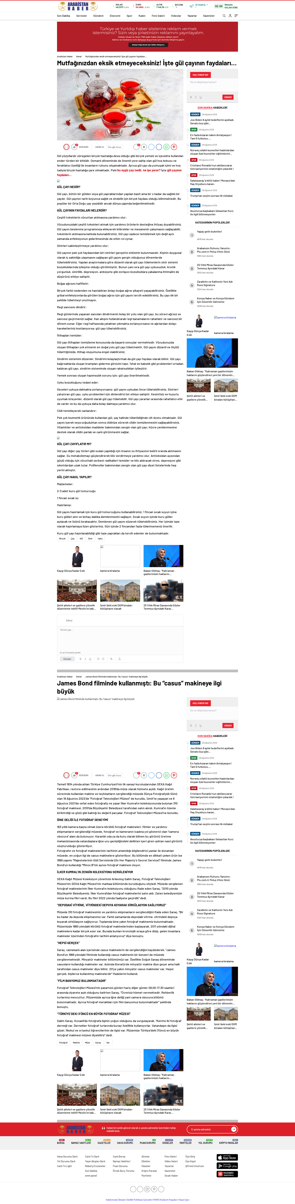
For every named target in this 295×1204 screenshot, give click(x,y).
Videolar (176, 15)
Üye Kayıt (190, 1161)
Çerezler (148, 1199)
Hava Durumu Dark (67, 1156)
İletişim (122, 1199)
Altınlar (146, 1156)
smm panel (91, 1175)
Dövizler (146, 1161)
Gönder (67, 658)
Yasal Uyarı (184, 1199)
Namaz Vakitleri (81, 1141)
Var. (108, 1042)
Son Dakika (63, 15)
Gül (81, 538)
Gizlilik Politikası (135, 1199)
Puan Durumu (148, 1141)
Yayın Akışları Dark (95, 1161)
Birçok (62, 538)
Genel (79, 56)
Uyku (100, 538)
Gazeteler (209, 15)
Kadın (142, 15)
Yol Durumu (205, 1141)
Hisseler (167, 1141)
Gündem (98, 15)
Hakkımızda (111, 1199)
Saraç (98, 1042)
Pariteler (186, 1141)
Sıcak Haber (171, 1175)
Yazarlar (192, 15)
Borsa (61, 1141)
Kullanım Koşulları (169, 1199)
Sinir (90, 538)
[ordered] (98, 659)
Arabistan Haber (65, 56)
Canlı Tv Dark (92, 1156)
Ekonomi (115, 15)
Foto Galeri (158, 15)
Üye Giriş (190, 1156)
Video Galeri (171, 1161)
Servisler (81, 15)
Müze (87, 1042)
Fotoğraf (63, 1042)
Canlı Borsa (119, 1156)
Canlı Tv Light (64, 1166)
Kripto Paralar (228, 1141)
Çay (72, 538)
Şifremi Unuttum (194, 1166)
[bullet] (103, 659)
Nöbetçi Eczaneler (95, 1166)
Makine (76, 1042)
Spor (129, 15)
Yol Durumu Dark (66, 1161)
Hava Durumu (125, 1141)
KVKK (156, 1199)
